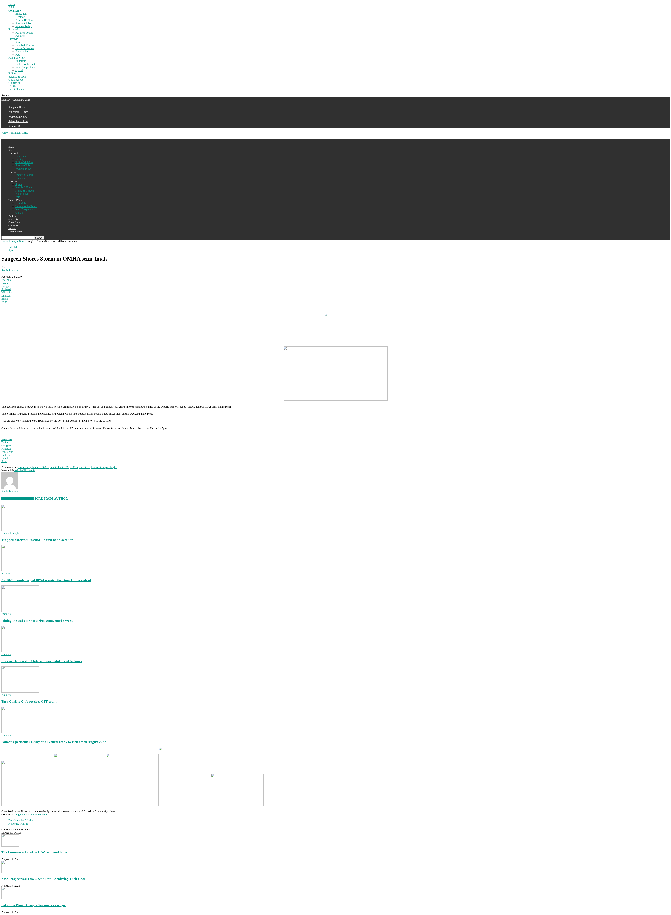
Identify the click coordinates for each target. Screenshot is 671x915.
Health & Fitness (24, 45)
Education (21, 13)
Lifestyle (13, 38)
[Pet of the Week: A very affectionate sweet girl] (10, 898)
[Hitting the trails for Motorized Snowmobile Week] (20, 610)
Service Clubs (23, 23)
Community (14, 10)
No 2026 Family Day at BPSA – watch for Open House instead (46, 580)
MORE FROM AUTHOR (50, 498)
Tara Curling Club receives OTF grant (28, 701)
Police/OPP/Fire (24, 20)
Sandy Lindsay (9, 270)
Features (20, 35)
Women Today (23, 26)
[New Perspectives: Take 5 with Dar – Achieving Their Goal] (10, 871)
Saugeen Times (16, 107)
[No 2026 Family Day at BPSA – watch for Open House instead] (20, 570)
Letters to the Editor (26, 64)
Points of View (16, 57)
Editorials (20, 60)
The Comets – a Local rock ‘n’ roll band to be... (35, 852)
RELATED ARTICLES (17, 498)
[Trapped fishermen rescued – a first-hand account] (20, 529)
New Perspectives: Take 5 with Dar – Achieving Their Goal (43, 879)
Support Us (14, 126)
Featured (13, 29)
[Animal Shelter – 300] (27, 805)
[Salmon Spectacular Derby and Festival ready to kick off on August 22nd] (20, 731)
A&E (11, 7)
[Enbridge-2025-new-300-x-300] (80, 805)
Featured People (24, 32)
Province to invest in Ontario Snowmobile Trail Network (41, 661)
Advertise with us (18, 121)
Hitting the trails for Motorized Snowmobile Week (37, 621)
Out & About (15, 79)
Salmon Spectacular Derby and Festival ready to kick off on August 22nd (53, 742)
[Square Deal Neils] (185, 805)
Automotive (21, 51)
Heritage (20, 16)
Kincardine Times (18, 111)
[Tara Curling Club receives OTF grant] (20, 691)
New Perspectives (25, 67)
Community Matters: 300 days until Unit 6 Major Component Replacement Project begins (67, 467)
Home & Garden (24, 48)
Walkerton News (17, 116)
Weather (12, 86)
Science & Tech (17, 76)
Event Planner (16, 89)
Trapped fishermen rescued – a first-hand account (37, 540)
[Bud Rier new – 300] (237, 805)
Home (11, 4)
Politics (12, 73)
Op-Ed (19, 70)
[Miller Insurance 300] (132, 805)
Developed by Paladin (20, 820)
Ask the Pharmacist (24, 470)
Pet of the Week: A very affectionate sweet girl (33, 905)
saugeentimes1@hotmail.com (31, 814)
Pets (17, 54)
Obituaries (14, 82)
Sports (18, 42)
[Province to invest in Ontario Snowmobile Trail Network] (20, 651)
